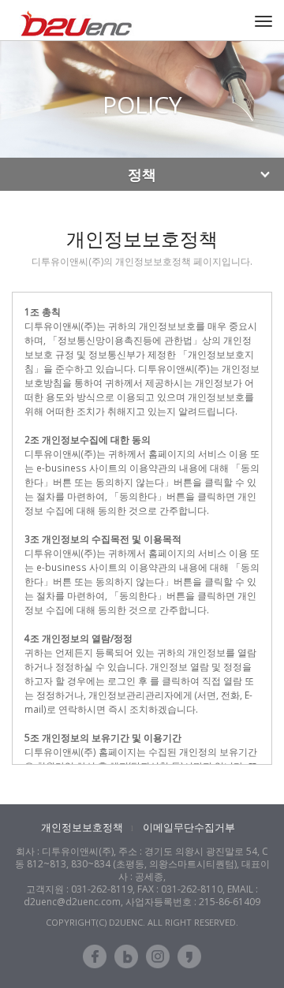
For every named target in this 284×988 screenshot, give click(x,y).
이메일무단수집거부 (189, 827)
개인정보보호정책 (82, 827)
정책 (142, 174)
